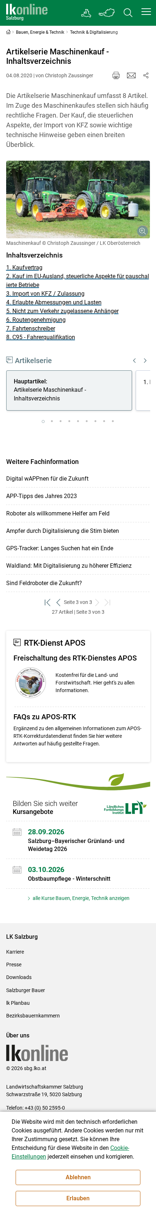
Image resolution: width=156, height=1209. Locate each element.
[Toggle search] (128, 12)
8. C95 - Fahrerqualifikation (40, 337)
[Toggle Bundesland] (107, 12)
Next (145, 360)
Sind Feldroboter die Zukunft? (44, 583)
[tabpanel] (71, 391)
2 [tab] (52, 421)
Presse (13, 964)
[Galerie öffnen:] (78, 199)
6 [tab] (86, 421)
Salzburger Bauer (25, 990)
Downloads (19, 977)
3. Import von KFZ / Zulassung (45, 293)
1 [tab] (43, 421)
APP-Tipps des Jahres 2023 (41, 496)
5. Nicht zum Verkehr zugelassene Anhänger (62, 311)
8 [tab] (104, 421)
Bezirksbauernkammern (33, 1016)
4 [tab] (69, 421)
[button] (146, 12)
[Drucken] (116, 75)
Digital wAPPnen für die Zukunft (47, 478)
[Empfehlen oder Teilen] (145, 75)
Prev (134, 360)
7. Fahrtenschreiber (30, 328)
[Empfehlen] (131, 75)
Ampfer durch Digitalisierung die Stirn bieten (62, 530)
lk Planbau (18, 1003)
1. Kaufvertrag (24, 267)
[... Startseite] (27, 13)
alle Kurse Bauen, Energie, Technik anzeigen (81, 898)
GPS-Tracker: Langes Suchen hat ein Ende (59, 548)
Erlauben (78, 1198)
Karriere (15, 952)
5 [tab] (78, 421)
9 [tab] (112, 421)
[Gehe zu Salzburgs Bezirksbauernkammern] (86, 13)
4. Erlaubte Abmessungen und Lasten (54, 302)
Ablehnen (78, 1177)
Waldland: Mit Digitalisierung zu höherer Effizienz (69, 565)
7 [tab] (95, 421)
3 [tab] (60, 421)
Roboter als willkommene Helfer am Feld (58, 513)
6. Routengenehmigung (36, 319)
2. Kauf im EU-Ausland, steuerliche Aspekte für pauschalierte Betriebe (77, 280)
